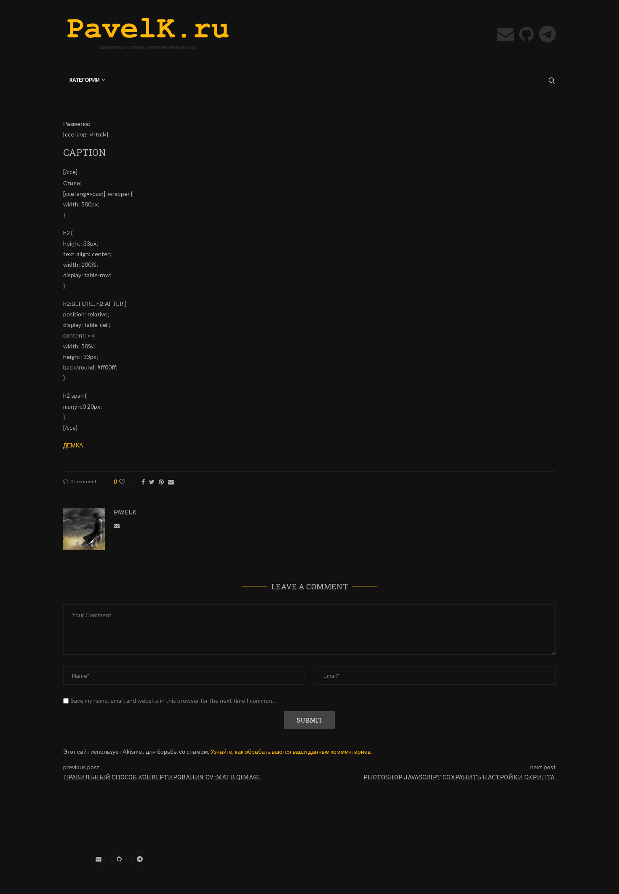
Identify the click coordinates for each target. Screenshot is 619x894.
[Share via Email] (171, 481)
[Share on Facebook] (143, 481)
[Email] (505, 34)
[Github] (526, 34)
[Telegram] (547, 34)
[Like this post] (127, 481)
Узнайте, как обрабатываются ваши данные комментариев (291, 751)
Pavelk (125, 512)
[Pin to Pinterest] (161, 481)
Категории (84, 80)
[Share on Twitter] (152, 481)
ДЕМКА (73, 445)
